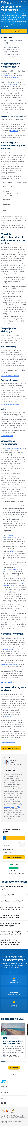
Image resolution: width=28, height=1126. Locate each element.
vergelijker (8, 716)
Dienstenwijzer (5, 1122)
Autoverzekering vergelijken (14, 31)
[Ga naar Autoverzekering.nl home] (6, 2)
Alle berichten (14, 1067)
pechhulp (13, 551)
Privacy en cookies (17, 1121)
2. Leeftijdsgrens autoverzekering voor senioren (14, 44)
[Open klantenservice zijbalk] (21, 2)
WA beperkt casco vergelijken (10, 404)
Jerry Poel (13, 760)
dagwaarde (16, 658)
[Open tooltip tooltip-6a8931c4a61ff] (8, 835)
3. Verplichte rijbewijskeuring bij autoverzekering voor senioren (12, 48)
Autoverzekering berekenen (11, 748)
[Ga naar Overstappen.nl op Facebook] (2, 1103)
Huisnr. (12, 842)
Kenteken (5, 835)
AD (19, 807)
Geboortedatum (7, 849)
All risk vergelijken (7, 436)
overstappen (14, 131)
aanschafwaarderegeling (9, 664)
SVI (8, 506)
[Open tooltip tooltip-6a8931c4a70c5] (12, 849)
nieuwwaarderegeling (8, 649)
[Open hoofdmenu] (25, 2)
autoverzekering (6, 75)
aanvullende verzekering (15, 448)
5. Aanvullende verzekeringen (11, 54)
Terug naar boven (15, 1074)
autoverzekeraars (12, 84)
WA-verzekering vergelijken (10, 376)
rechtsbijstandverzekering (11, 569)
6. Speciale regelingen (9, 57)
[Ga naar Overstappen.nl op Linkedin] (5, 1103)
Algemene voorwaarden (6, 1121)
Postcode (5, 842)
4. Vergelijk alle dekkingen (10, 51)
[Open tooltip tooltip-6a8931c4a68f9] (9, 842)
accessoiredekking (7, 682)
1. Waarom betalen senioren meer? (13, 40)
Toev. (20, 842)
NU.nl (12, 807)
